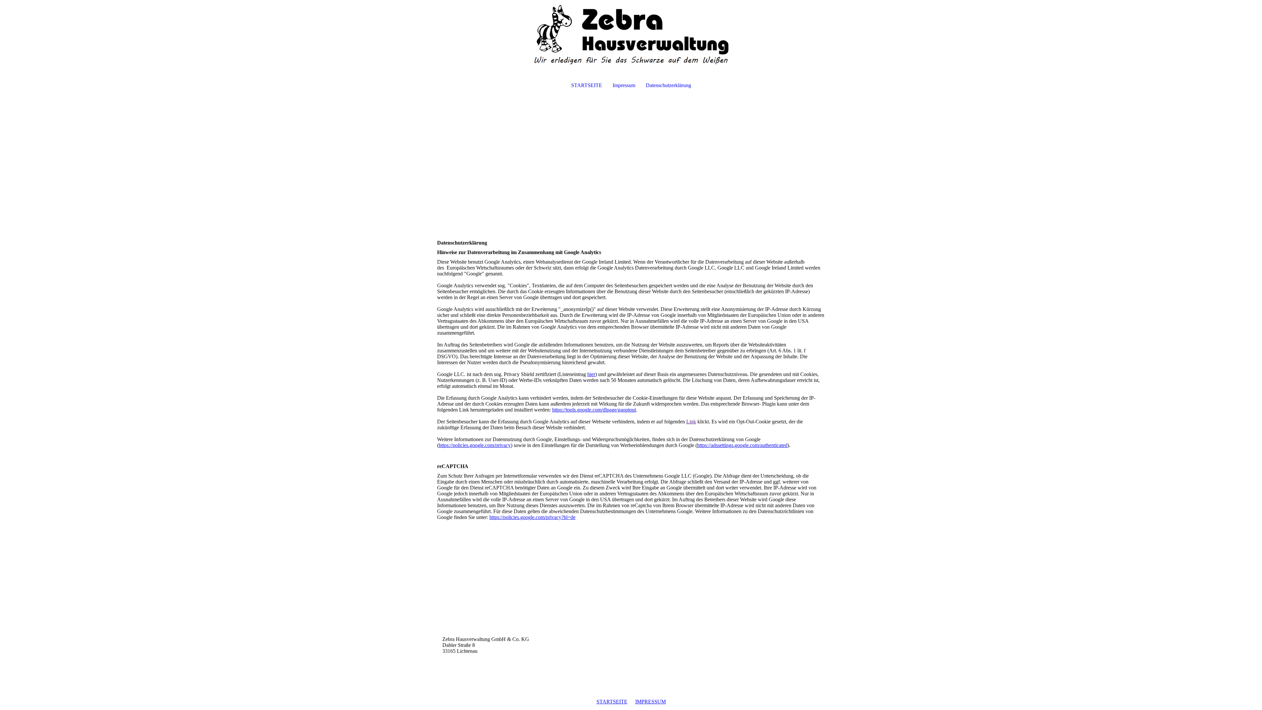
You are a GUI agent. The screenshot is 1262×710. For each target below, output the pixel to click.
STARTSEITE (586, 85)
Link (691, 421)
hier (591, 374)
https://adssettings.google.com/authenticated (742, 445)
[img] (631, 35)
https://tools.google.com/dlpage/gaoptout (594, 410)
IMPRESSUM (650, 701)
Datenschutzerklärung (668, 85)
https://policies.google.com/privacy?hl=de (532, 517)
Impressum (624, 85)
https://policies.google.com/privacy (475, 445)
